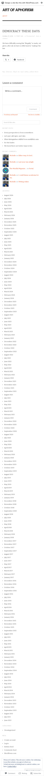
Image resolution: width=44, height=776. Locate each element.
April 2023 (8, 328)
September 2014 (10, 670)
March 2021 (8, 411)
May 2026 (7, 205)
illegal (15, 72)
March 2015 (8, 650)
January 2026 (9, 218)
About (4, 16)
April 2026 (8, 208)
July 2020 (7, 438)
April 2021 (7, 408)
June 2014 (7, 680)
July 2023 (7, 318)
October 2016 (9, 587)
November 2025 (10, 225)
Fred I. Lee (19, 36)
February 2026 (9, 215)
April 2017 (8, 567)
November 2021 (10, 385)
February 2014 (9, 694)
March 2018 (8, 531)
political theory (34, 72)
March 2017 (8, 571)
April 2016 (8, 607)
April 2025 (8, 248)
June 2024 (8, 282)
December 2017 (10, 541)
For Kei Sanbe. (9, 143)
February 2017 (9, 574)
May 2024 (7, 285)
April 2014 (8, 687)
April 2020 (8, 448)
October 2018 (9, 508)
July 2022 (7, 358)
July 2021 (7, 398)
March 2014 (8, 690)
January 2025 (9, 258)
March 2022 (8, 371)
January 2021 (9, 418)
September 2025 (10, 232)
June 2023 (7, 321)
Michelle (13, 155)
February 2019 (9, 494)
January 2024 (9, 298)
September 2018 (10, 511)
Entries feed (8, 747)
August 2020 (8, 434)
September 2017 (10, 551)
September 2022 (10, 351)
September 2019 (10, 471)
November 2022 (10, 345)
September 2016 (10, 591)
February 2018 (9, 534)
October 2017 (9, 547)
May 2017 (7, 564)
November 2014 (10, 664)
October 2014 (9, 667)
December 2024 (10, 262)
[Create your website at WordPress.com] (22, 2)
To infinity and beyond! (11, 115)
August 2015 (8, 634)
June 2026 (8, 202)
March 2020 (8, 451)
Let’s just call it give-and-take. (15, 136)
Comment (33, 109)
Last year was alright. (26, 162)
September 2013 (10, 710)
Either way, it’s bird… (25, 155)
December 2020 (10, 421)
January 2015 (9, 657)
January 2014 (9, 697)
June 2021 (7, 401)
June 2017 (7, 561)
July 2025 (7, 238)
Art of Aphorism (17, 9)
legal (22, 72)
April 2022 (8, 368)
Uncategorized (30, 36)
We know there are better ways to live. (18, 146)
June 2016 (7, 601)
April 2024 (8, 288)
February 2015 (9, 654)
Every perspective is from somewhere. (18, 133)
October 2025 (9, 228)
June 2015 (7, 640)
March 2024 (8, 292)
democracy (9, 72)
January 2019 (9, 498)
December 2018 (10, 501)
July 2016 (7, 597)
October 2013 (9, 707)
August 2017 (8, 554)
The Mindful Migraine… (18, 168)
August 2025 (8, 235)
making (26, 72)
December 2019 (10, 461)
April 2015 (7, 647)
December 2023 (10, 301)
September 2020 (10, 431)
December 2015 (10, 621)
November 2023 (10, 305)
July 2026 (7, 199)
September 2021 (10, 391)
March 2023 (8, 331)
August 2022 (8, 355)
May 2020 (7, 444)
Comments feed (10, 750)
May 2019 (7, 484)
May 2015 (7, 644)
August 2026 (8, 195)
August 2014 (8, 674)
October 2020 (9, 428)
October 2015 (9, 627)
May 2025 (7, 245)
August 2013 (8, 714)
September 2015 (10, 631)
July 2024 (7, 278)
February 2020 (9, 454)
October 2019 (9, 468)
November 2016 (10, 584)
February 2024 (9, 295)
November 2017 (10, 544)
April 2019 (8, 488)
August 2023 (8, 315)
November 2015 (10, 624)
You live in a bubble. (34, 115)
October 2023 (9, 308)
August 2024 (8, 275)
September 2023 (10, 311)
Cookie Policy (11, 766)
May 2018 (7, 524)
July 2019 (7, 478)
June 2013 (7, 720)
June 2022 (7, 361)
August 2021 (8, 395)
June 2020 (8, 441)
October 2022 (9, 348)
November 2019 (10, 464)
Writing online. (23, 182)
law (19, 72)
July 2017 (7, 557)
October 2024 (9, 268)
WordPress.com (10, 753)
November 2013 (10, 704)
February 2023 (9, 335)
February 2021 (9, 414)
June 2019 (7, 481)
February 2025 (9, 255)
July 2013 (7, 717)
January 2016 (9, 617)
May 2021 (7, 404)
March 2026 (8, 212)
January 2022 (9, 378)
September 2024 (10, 272)
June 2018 (7, 521)
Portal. (31, 168)
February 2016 (9, 614)
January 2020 (9, 458)
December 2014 (10, 660)
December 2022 (10, 341)
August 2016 (8, 594)
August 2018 (8, 514)
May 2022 (7, 365)
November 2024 (10, 265)
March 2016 (8, 611)
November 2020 (10, 424)
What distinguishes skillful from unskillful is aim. (21, 139)
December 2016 (10, 581)
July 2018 (7, 518)
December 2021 (10, 381)
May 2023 (7, 325)
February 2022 (9, 375)
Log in (6, 743)
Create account (10, 740)
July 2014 (7, 677)
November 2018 (10, 504)
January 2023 (9, 338)
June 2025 (7, 242)
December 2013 (10, 700)
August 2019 (8, 474)
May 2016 (7, 604)
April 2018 (8, 527)
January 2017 (9, 577)
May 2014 (7, 684)
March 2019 (8, 491)
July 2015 (7, 637)
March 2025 (8, 252)
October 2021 (9, 388)
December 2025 (10, 222)
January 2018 (9, 537)
